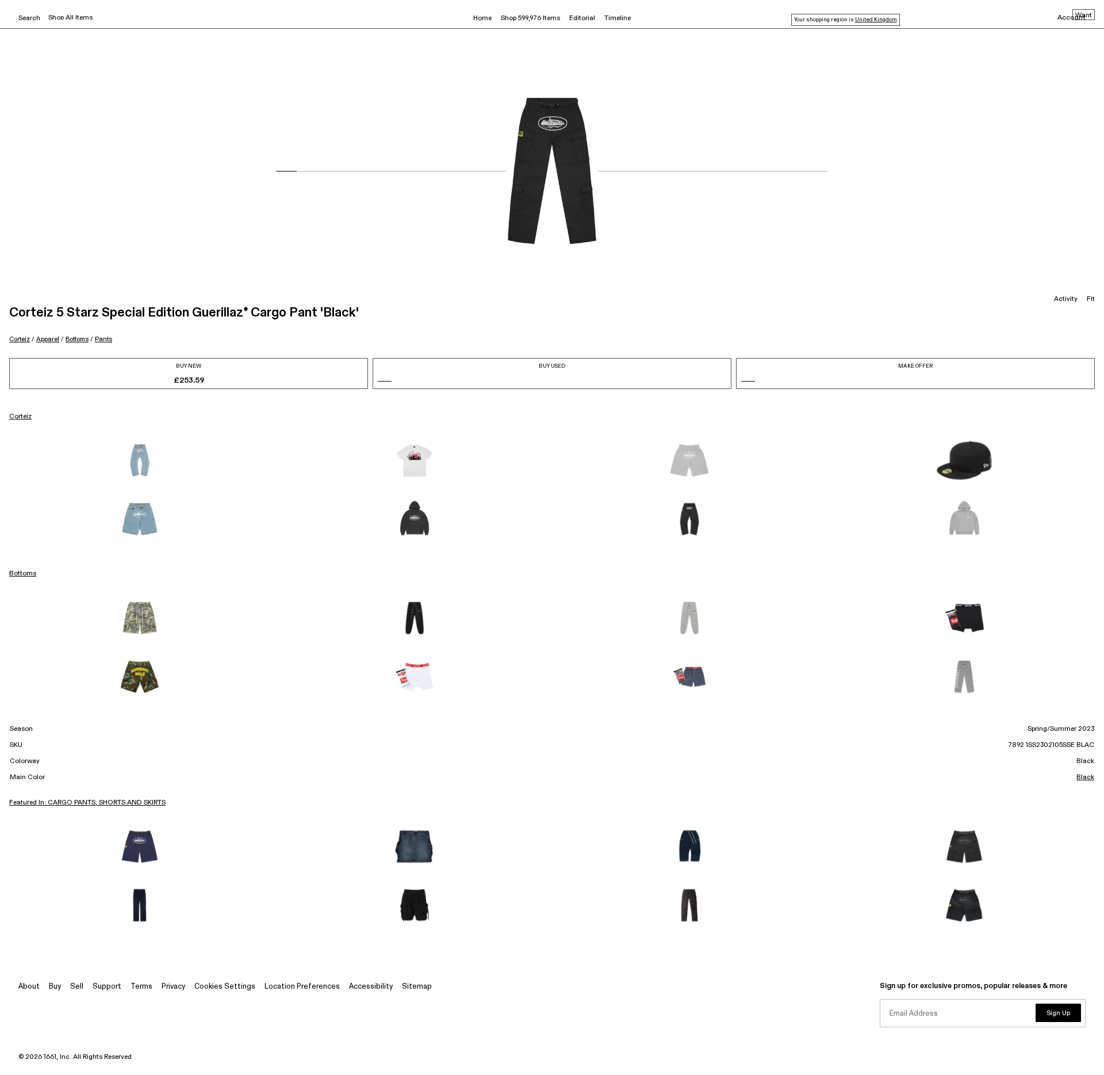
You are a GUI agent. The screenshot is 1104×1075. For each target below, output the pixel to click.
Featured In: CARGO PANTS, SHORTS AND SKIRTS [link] (87, 802)
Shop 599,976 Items (530, 18)
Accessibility (371, 986)
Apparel (47, 339)
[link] (139, 460)
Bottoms (77, 339)
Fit (1091, 299)
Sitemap (417, 986)
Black (1085, 777)
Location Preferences (302, 986)
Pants (103, 339)
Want (1083, 15)
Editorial (582, 18)
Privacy (173, 986)
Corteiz (19, 339)
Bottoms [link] (22, 573)
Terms (141, 986)
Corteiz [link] (20, 416)
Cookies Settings (224, 986)
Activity (1066, 299)
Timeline (617, 18)
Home (482, 18)
